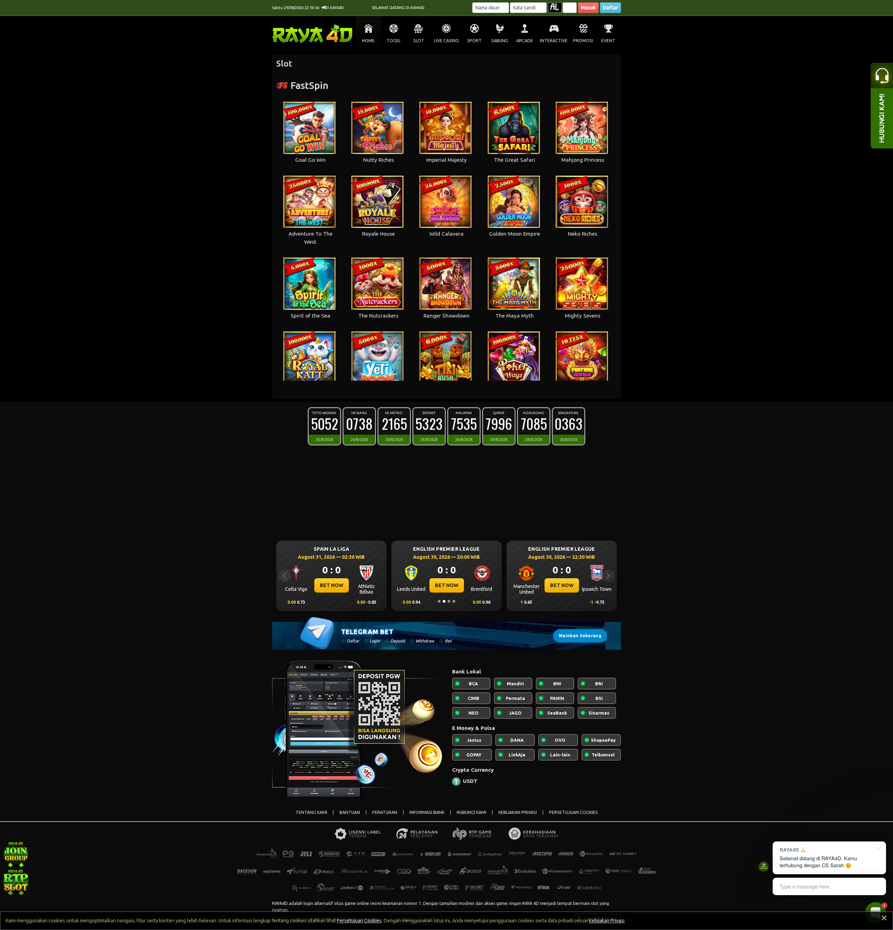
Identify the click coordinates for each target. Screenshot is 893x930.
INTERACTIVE (554, 40)
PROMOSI (583, 40)
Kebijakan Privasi (606, 920)
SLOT (418, 40)
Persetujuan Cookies (359, 920)
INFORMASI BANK (427, 812)
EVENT (608, 40)
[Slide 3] (449, 601)
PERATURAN (384, 812)
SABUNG (499, 40)
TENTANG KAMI (311, 812)
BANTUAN (349, 812)
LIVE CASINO (446, 40)
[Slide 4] (453, 601)
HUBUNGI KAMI (471, 812)
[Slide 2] (444, 601)
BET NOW (331, 585)
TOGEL (394, 40)
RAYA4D (280, 903)
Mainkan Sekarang (580, 635)
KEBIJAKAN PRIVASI (517, 812)
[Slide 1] (439, 601)
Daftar (610, 7)
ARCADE (524, 40)
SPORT (474, 40)
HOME (368, 40)
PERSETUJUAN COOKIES (573, 812)
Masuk (588, 7)
